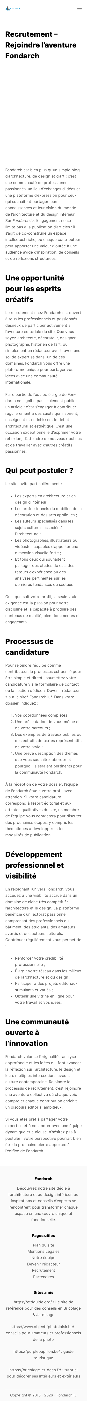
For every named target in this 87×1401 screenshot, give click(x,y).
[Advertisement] (43, 114)
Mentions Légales (43, 1251)
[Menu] (79, 8)
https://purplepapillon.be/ (37, 1351)
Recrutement (43, 1270)
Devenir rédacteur (43, 1264)
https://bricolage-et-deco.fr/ (35, 1369)
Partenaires (43, 1276)
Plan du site (43, 1245)
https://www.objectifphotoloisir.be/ (42, 1326)
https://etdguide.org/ (33, 1302)
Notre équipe (43, 1257)
